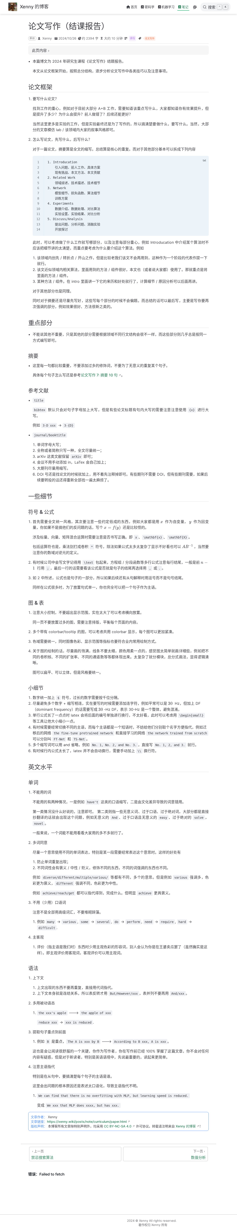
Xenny (47, 38)
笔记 (185, 7)
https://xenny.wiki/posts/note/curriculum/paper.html (87, 1121)
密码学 (149, 7)
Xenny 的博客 (186, 1126)
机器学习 (168, 7)
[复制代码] (202, 162)
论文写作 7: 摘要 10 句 (99, 375)
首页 (134, 7)
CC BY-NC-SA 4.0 (117, 1126)
